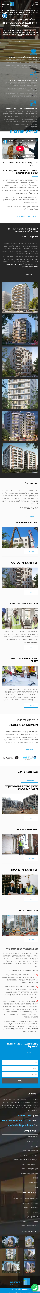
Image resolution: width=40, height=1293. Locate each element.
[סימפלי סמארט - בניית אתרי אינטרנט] (20, 1289)
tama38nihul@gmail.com (20, 1125)
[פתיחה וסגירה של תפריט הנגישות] (4, 15)
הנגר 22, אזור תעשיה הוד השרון (16, 1120)
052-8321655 (25, 1115)
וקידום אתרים (13, 1292)
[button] (36, 4)
